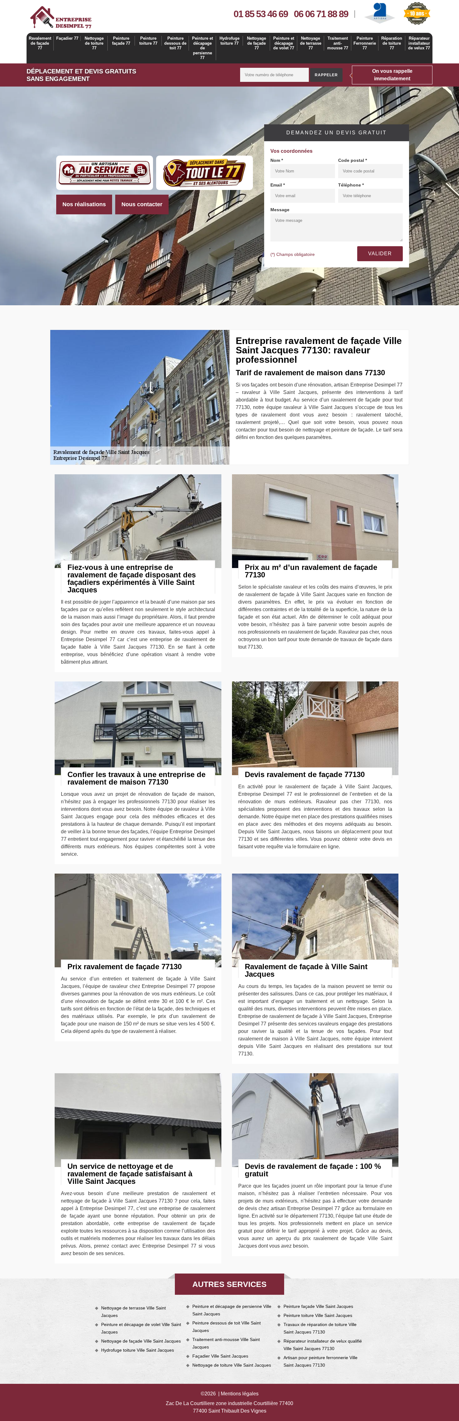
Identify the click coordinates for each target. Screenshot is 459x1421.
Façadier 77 (67, 38)
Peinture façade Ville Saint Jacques (318, 1306)
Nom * (276, 160)
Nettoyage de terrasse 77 (310, 43)
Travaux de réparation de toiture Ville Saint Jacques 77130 (320, 1328)
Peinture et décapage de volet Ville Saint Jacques (141, 1328)
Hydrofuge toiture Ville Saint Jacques (137, 1350)
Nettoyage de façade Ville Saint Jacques (141, 1341)
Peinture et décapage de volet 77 (283, 43)
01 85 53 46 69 (261, 14)
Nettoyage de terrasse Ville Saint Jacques (133, 1311)
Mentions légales (240, 1393)
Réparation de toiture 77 (391, 43)
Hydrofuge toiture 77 (229, 41)
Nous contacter (141, 204)
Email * (277, 184)
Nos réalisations (84, 204)
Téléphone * (351, 184)
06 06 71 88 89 (321, 14)
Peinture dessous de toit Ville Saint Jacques (226, 1326)
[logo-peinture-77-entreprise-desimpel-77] (61, 17)
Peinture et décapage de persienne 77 (202, 48)
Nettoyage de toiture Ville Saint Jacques (231, 1365)
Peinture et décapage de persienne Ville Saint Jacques (231, 1310)
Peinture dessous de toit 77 (175, 43)
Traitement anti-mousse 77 (337, 43)
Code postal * (352, 160)
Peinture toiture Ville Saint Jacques (318, 1315)
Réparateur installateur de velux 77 (419, 43)
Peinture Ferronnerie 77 (364, 43)
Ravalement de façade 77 (40, 43)
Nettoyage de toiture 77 (94, 43)
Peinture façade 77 (121, 41)
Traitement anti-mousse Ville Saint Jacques (226, 1343)
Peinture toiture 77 (148, 41)
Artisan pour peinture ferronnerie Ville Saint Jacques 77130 (321, 1361)
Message (279, 209)
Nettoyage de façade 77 (256, 43)
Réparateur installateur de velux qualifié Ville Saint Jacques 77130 (323, 1345)
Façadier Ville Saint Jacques (220, 1356)
